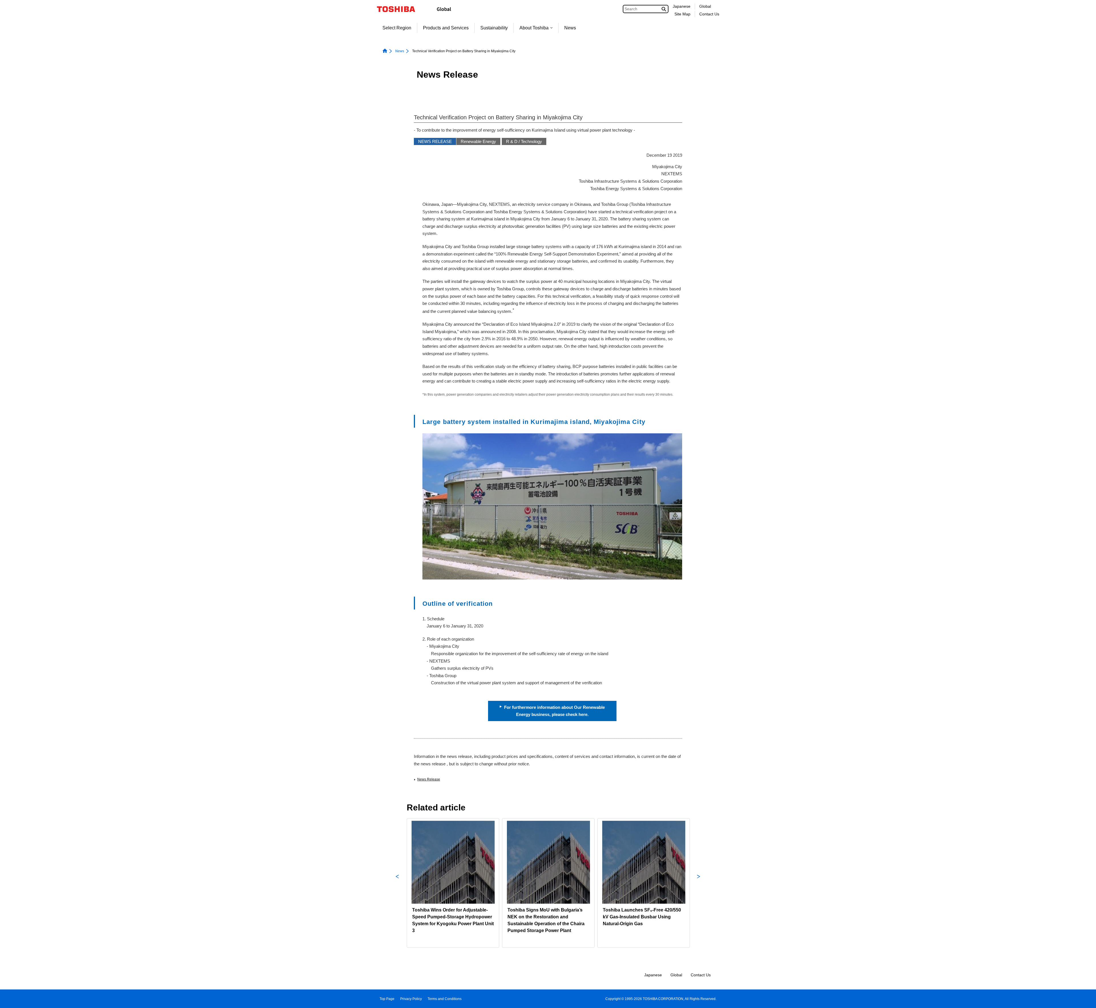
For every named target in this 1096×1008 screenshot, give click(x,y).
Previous (397, 883)
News (570, 27)
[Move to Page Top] (1083, 998)
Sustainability (494, 27)
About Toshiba (534, 27)
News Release (428, 779)
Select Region (396, 27)
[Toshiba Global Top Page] (400, 9)
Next (698, 883)
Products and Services (446, 27)
